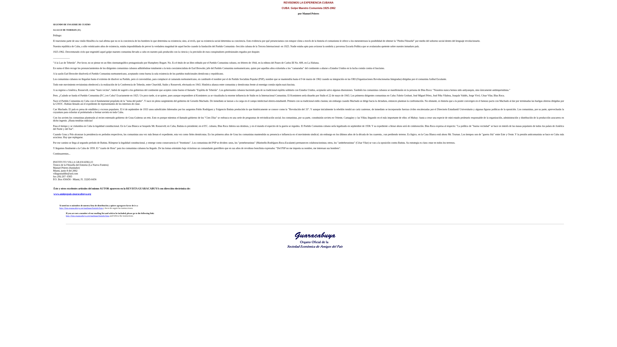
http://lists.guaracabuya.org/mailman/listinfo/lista (81, 208)
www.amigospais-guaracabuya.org (72, 194)
